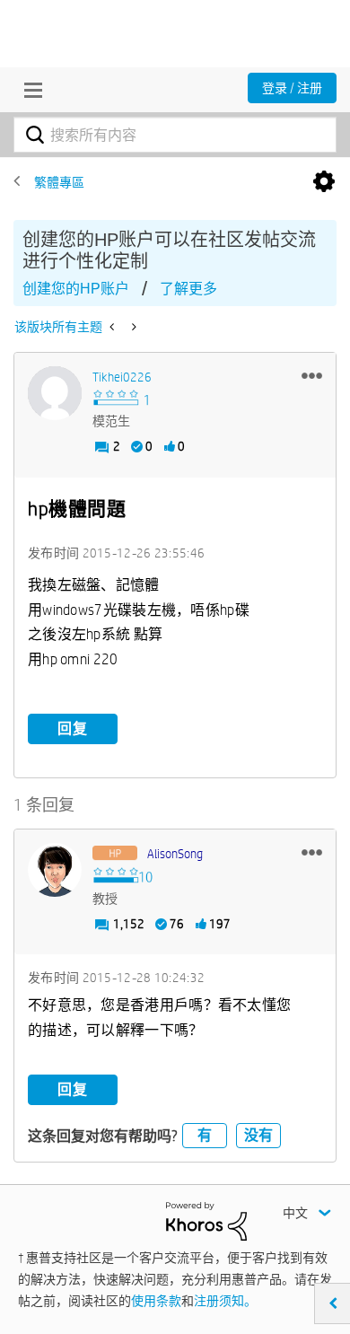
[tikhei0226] (55, 393)
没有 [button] (258, 1135)
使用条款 (156, 1301)
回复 (72, 728)
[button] (312, 375)
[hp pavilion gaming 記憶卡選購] (132, 326)
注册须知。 (225, 1301)
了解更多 (188, 288)
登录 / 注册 (292, 88)
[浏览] (28, 89)
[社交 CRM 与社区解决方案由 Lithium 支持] (206, 1220)
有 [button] (204, 1135)
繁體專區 (59, 182)
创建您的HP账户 (75, 288)
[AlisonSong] (55, 870)
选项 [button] (324, 182)
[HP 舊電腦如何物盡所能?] (113, 326)
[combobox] (175, 135)
